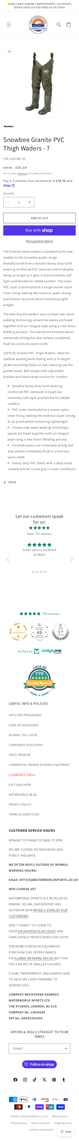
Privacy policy (19, 1123)
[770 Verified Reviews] (39, 698)
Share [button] (12, 482)
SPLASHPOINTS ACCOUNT (37, 931)
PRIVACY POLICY (20, 804)
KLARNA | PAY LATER (23, 735)
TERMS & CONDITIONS (24, 814)
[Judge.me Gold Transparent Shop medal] (18, 632)
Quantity (8, 193)
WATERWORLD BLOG (23, 795)
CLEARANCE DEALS (22, 775)
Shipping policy (63, 1123)
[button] (9, 24)
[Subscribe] (65, 1048)
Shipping (22, 173)
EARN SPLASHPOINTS (23, 725)
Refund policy (60, 1116)
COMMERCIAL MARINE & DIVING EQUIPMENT (39, 765)
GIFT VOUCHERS (20, 785)
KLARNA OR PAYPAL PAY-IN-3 (35, 958)
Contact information (41, 1129)
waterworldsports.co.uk (34, 1116)
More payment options (39, 241)
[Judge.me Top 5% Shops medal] (60, 632)
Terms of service (40, 1123)
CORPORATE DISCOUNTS (25, 745)
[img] (39, 528)
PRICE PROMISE (20, 755)
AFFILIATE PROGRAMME (25, 715)
